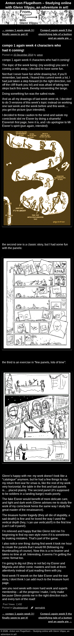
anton (40, 55)
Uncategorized (20, 607)
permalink (40, 607)
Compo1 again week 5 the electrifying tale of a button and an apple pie (55, 34)
